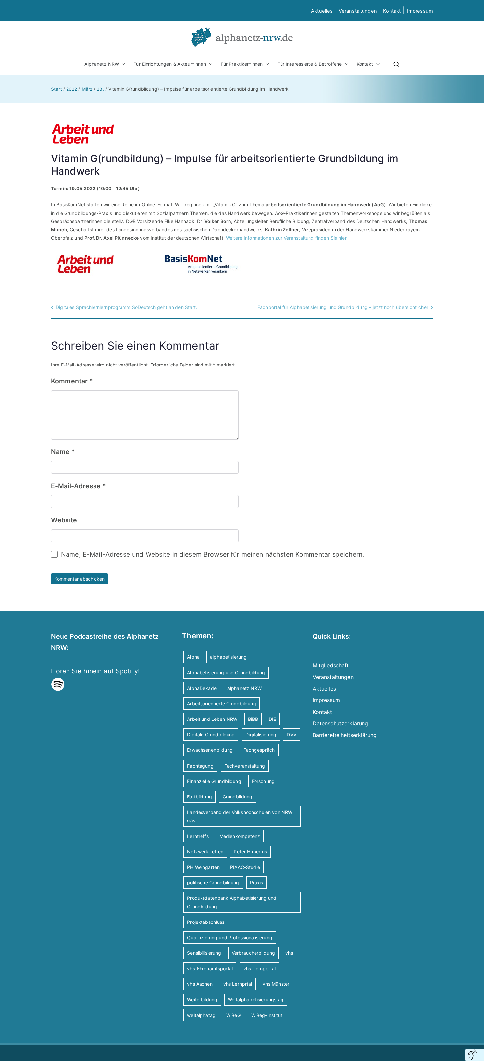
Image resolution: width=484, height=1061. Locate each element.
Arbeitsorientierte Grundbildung (221, 703)
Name (63, 452)
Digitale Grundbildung (211, 734)
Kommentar (72, 381)
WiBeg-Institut (266, 1015)
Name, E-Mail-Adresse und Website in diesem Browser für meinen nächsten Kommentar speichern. (212, 554)
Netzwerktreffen (205, 851)
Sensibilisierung (204, 953)
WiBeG (233, 1015)
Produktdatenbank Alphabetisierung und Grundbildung (231, 902)
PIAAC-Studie (245, 867)
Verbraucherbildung (253, 953)
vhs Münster (276, 984)
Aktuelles (322, 11)
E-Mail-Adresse (78, 486)
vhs (289, 953)
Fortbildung (199, 796)
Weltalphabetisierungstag (255, 999)
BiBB (253, 719)
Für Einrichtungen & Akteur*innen (169, 64)
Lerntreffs (197, 836)
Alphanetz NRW (101, 64)
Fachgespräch (259, 750)
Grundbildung (238, 796)
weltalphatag (201, 1015)
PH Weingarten (203, 867)
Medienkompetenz (239, 836)
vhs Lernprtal (237, 984)
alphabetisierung (228, 657)
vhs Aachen (199, 984)
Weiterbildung (202, 999)
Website (64, 520)
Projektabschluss (205, 922)
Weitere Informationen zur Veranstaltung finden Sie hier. (287, 237)
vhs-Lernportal (259, 968)
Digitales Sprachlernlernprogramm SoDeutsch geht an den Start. (126, 307)
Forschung (263, 781)
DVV (291, 734)
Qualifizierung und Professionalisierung (229, 937)
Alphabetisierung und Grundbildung (226, 672)
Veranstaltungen (358, 11)
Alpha (193, 657)
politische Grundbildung (213, 882)
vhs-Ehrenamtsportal (210, 968)
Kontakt (392, 11)
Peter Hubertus (250, 851)
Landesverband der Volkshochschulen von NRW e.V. (239, 816)
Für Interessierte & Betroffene (309, 64)
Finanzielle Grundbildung (214, 781)
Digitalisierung (260, 734)
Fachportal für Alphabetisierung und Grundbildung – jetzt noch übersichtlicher (342, 307)
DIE (272, 719)
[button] (122, 64)
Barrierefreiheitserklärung (345, 735)
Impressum (326, 700)
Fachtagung (200, 766)
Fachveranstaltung (244, 766)
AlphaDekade (202, 688)
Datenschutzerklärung (340, 723)
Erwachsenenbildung (210, 750)
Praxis (256, 882)
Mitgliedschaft (331, 665)
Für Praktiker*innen (242, 64)
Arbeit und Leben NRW (212, 719)
